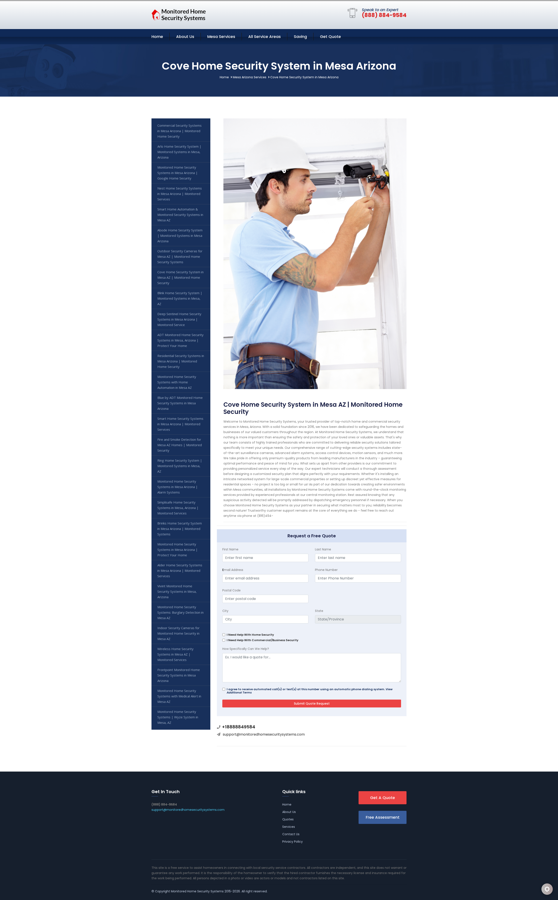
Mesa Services (221, 36)
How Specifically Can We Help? (245, 649)
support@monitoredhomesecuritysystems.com (264, 734)
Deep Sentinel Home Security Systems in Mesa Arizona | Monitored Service (179, 319)
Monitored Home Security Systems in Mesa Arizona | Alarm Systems (177, 486)
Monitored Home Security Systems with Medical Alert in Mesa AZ (179, 696)
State (319, 611)
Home (157, 36)
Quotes (288, 819)
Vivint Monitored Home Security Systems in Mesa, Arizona (177, 591)
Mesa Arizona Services (249, 77)
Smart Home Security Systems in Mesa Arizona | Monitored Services (180, 424)
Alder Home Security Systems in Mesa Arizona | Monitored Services (179, 570)
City (225, 611)
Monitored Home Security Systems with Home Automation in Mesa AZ (176, 382)
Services (288, 827)
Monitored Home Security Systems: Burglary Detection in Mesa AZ (180, 612)
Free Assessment (383, 817)
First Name (230, 549)
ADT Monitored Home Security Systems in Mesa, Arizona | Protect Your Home (180, 340)
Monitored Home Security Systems (197, 891)
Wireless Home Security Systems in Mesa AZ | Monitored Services (175, 654)
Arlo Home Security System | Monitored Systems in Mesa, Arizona (179, 151)
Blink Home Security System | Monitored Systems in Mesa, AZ (179, 298)
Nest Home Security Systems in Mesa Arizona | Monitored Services (179, 193)
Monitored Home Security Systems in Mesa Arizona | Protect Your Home (177, 549)
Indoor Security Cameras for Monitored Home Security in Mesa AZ (178, 633)
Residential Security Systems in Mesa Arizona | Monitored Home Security (180, 361)
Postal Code (231, 590)
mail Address (232, 570)
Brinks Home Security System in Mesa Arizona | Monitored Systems (179, 528)
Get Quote (330, 36)
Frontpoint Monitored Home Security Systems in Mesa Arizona (178, 675)
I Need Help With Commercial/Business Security (262, 640)
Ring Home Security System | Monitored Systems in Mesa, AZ (179, 465)
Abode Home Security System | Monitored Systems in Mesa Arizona (179, 235)
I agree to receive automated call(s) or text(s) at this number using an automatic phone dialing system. (310, 691)
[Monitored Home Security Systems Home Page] (178, 14)
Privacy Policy (292, 841)
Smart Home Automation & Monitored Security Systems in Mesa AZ (180, 214)
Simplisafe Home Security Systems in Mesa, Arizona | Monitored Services (178, 507)
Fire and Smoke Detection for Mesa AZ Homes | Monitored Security (179, 445)
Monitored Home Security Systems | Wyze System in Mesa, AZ (177, 717)
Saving (300, 36)
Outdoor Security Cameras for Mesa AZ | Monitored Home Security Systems (179, 256)
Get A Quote (382, 797)
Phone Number (326, 570)
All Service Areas (264, 36)
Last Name (323, 549)
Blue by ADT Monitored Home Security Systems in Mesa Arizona (180, 403)
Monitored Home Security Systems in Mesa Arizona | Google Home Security (177, 172)
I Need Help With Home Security (250, 634)
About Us (185, 36)
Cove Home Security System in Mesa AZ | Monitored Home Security (180, 277)
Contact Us (290, 834)
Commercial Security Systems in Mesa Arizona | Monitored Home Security (179, 130)
